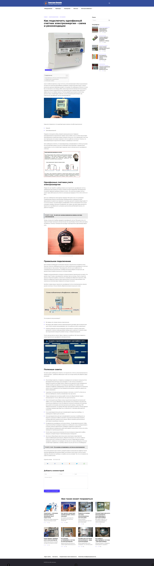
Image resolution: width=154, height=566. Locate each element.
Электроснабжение (86, 8)
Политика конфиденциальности (87, 556)
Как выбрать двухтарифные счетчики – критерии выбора (102, 540)
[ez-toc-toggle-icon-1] (66, 76)
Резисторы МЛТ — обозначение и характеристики (103, 29)
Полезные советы (49, 80)
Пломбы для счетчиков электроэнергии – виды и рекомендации (85, 540)
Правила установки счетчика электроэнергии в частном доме (84, 515)
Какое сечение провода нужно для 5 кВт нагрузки (104, 48)
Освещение (67, 8)
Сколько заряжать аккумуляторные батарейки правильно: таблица (104, 39)
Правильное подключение (52, 79)
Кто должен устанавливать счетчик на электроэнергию (68, 540)
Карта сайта (47, 556)
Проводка (58, 8)
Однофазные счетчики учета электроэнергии (56, 77)
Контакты (55, 556)
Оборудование (48, 8)
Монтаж (76, 8)
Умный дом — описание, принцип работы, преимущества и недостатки (51, 515)
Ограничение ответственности (68, 556)
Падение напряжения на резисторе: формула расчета (104, 68)
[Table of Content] (67, 76)
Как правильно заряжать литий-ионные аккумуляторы (103, 57)
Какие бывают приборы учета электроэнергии (51, 539)
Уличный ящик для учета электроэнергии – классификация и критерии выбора (102, 515)
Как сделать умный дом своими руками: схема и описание (68, 515)
